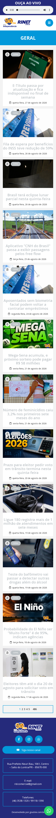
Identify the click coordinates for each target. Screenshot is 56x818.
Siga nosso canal (30, 750)
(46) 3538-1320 (20, 800)
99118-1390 (37, 800)
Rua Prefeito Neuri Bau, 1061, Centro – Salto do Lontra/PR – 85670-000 (28, 765)
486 (35, 709)
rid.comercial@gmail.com (28, 784)
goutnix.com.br (37, 812)
